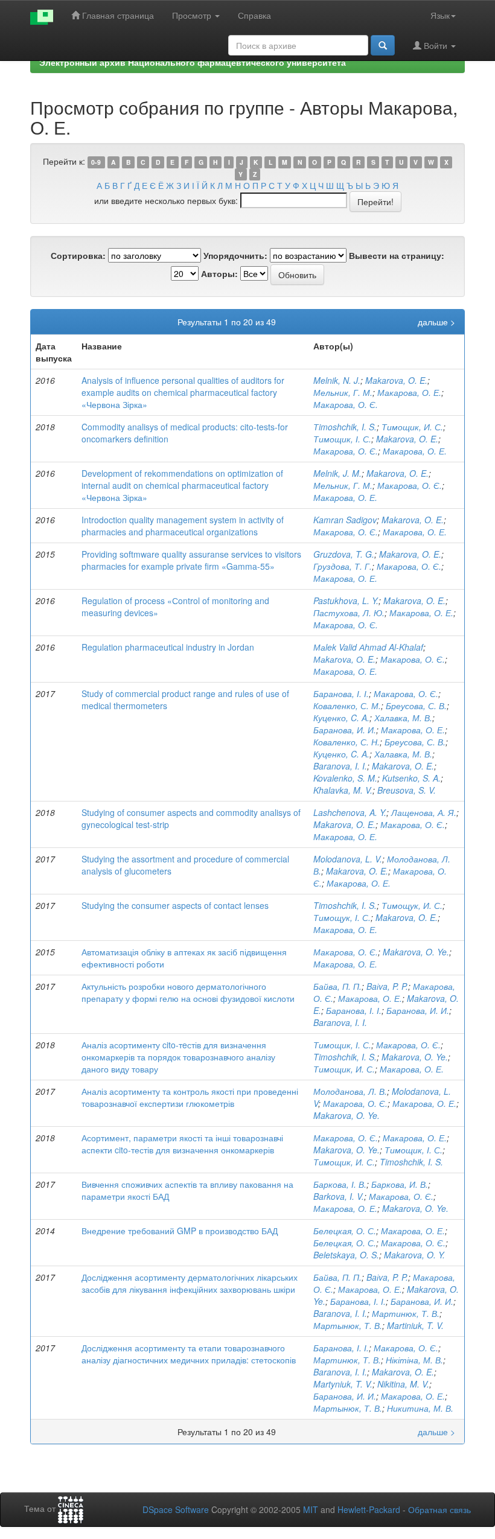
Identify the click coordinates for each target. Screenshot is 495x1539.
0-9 (96, 162)
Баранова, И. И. (344, 730)
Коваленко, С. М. (347, 705)
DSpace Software (175, 1509)
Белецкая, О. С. (344, 1231)
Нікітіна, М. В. (414, 1360)
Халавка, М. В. (403, 718)
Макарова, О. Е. (409, 392)
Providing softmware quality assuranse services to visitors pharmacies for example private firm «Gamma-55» (191, 560)
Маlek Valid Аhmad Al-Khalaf (368, 647)
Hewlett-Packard (368, 1509)
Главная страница (117, 15)
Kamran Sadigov (345, 520)
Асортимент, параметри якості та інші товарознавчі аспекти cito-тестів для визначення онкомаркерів (182, 1144)
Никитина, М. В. (420, 1408)
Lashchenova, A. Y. (349, 812)
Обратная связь (439, 1509)
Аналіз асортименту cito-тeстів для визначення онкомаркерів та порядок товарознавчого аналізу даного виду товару (178, 1057)
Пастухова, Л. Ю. (349, 613)
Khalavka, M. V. (342, 790)
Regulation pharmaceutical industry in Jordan (167, 647)
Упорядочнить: (235, 255)
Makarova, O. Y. (414, 1255)
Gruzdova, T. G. (343, 554)
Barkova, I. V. (338, 1196)
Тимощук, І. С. (342, 917)
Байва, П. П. (337, 986)
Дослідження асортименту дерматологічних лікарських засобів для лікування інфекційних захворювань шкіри (189, 1283)
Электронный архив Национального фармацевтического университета (192, 62)
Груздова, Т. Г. (342, 566)
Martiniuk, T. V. (415, 1325)
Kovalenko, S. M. (345, 778)
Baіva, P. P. (387, 986)
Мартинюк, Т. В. (405, 1313)
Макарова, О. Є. (345, 404)
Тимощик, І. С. (342, 439)
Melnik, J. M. (337, 473)
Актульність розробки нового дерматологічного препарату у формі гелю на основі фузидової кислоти (188, 992)
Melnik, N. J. (336, 380)
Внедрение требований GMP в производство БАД (179, 1231)
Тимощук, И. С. (412, 905)
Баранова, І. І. (341, 693)
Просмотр (193, 15)
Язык (440, 15)
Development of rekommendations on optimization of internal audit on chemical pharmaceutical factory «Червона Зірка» (182, 485)
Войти (435, 45)
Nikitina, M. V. (403, 1384)
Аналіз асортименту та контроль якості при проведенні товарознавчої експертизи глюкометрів (189, 1097)
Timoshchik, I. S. (345, 905)
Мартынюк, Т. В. (347, 1325)
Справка (254, 15)
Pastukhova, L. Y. (345, 600)
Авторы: (219, 273)
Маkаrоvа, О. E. (344, 659)
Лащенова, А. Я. (423, 812)
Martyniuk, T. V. (342, 1384)
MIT (310, 1509)
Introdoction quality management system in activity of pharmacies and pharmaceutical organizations (182, 526)
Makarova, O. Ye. (416, 952)
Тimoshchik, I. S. (345, 427)
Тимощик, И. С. (412, 427)
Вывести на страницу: (396, 255)
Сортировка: (78, 255)
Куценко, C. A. (341, 718)
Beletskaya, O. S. (346, 1255)
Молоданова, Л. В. (350, 1091)
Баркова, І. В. (339, 1184)
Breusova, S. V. (406, 790)
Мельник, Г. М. (342, 392)
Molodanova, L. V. (347, 859)
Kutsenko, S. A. (411, 778)
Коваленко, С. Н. (346, 742)
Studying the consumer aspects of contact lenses (175, 905)
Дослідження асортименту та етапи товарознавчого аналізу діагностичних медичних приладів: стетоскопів (188, 1354)
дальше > (436, 322)
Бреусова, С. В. (416, 705)
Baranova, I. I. (340, 766)
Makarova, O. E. (396, 380)
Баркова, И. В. (399, 1184)
